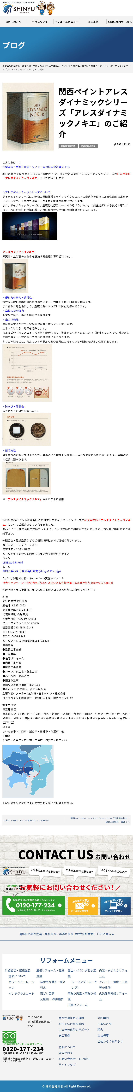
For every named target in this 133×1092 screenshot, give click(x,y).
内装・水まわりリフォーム (113, 973)
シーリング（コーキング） (84, 984)
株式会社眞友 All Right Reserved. (68, 1086)
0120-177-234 (23, 1048)
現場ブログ (66, 1053)
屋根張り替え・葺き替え (53, 984)
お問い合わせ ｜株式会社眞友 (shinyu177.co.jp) (31, 571)
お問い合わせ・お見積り (120, 23)
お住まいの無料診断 (71, 1024)
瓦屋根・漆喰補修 (51, 999)
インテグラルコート (21, 993)
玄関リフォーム (78, 1005)
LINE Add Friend (12, 562)
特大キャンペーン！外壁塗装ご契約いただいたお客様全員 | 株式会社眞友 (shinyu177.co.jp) (57, 583)
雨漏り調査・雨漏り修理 (82, 996)
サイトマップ (67, 1065)
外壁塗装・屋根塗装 (17, 970)
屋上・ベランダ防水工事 (82, 973)
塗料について (17, 976)
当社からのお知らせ (110, 1041)
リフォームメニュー (66, 22)
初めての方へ (13, 22)
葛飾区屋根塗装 (88, 146)
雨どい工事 (47, 993)
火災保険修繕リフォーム (113, 996)
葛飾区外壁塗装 (68, 146)
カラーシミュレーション (21, 985)
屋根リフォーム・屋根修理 (50, 973)
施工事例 (93, 22)
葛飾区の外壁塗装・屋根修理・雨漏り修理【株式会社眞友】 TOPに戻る (65, 934)
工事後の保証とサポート (74, 1030)
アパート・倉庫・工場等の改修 (113, 984)
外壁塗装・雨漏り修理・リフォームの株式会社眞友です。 (37, 167)
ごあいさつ (104, 1024)
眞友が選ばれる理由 (71, 1018)
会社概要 (103, 1035)
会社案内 (103, 1018)
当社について (40, 22)
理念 (100, 1030)
